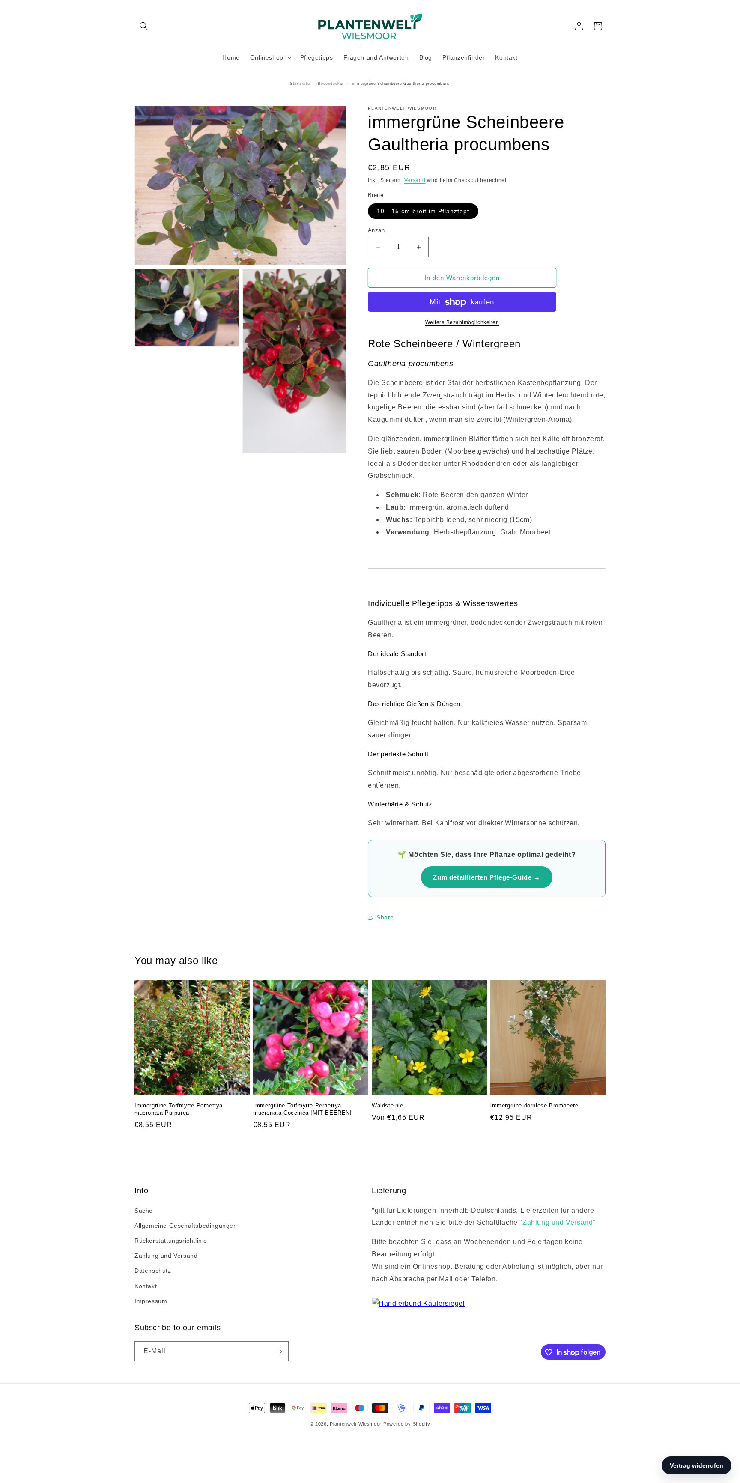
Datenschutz (152, 1271)
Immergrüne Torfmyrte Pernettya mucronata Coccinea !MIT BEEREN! (302, 1109)
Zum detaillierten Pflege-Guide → (486, 877)
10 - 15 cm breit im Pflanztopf (423, 211)
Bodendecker (331, 83)
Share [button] (385, 917)
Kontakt (145, 1286)
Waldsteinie (387, 1106)
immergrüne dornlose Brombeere (534, 1106)
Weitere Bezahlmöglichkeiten (462, 323)
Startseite (300, 83)
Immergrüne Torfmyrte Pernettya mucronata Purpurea (178, 1109)
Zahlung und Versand (165, 1255)
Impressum (150, 1301)
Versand (415, 180)
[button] (143, 26)
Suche (143, 1210)
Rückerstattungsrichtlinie (170, 1240)
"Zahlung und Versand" (557, 1222)
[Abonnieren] (278, 1352)
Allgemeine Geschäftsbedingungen (185, 1225)
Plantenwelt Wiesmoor (356, 1423)
